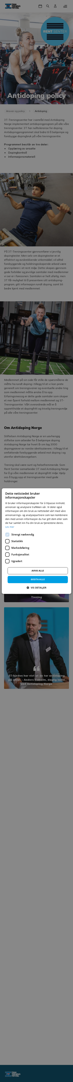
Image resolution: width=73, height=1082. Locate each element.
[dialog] (36, 541)
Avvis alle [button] (38, 570)
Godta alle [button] (38, 579)
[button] (36, 588)
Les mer (9, 526)
